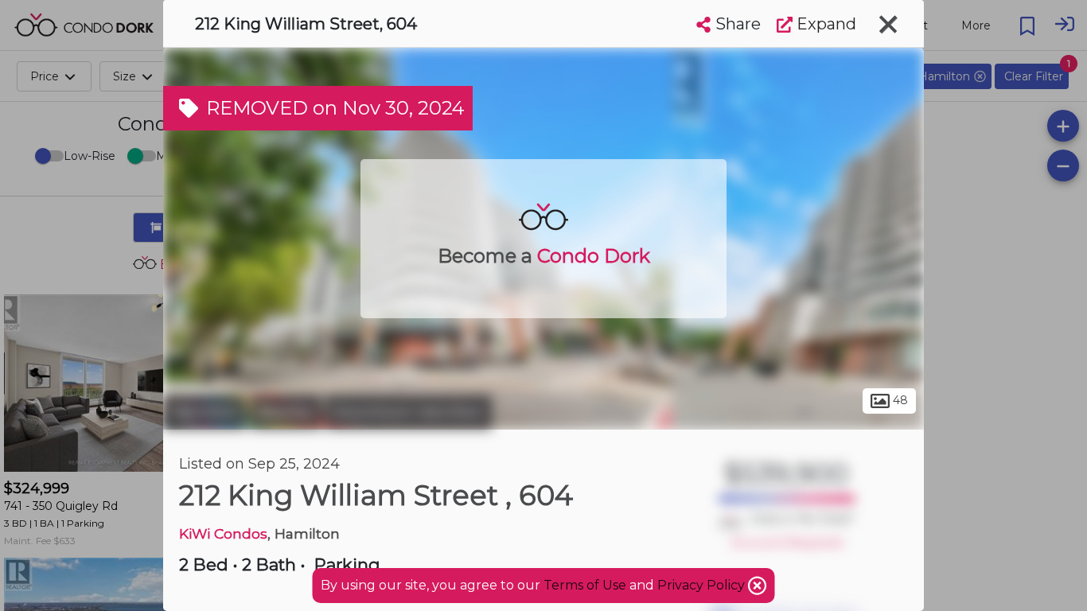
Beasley (286, 412)
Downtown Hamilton (408, 412)
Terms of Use (585, 585)
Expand (824, 23)
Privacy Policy (702, 585)
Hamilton (204, 412)
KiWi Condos (223, 533)
